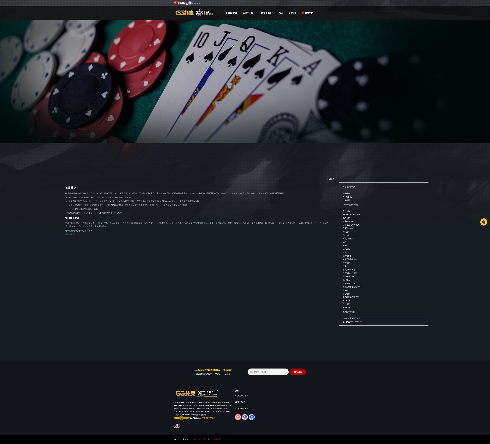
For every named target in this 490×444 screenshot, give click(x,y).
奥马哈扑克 (347, 197)
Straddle (346, 235)
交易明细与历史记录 (351, 297)
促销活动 (292, 13)
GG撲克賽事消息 (241, 408)
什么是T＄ (347, 232)
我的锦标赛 (347, 256)
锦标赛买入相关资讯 (351, 225)
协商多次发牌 (348, 239)
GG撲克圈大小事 (241, 395)
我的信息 (346, 304)
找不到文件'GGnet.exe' (352, 322)
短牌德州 (346, 200)
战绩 (344, 242)
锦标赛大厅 (347, 280)
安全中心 (346, 301)
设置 (344, 252)
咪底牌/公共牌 (348, 277)
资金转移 (346, 294)
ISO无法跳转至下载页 (351, 318)
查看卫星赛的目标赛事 (352, 287)
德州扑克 (346, 193)
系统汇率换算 (348, 228)
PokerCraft (347, 245)
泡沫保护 (346, 218)
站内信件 (346, 263)
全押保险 (346, 211)
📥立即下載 (248, 13)
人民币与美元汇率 (350, 259)
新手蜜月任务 (348, 221)
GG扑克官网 (215, 439)
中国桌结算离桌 (349, 270)
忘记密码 (346, 308)
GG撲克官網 (231, 13)
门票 (344, 266)
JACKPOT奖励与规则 (351, 214)
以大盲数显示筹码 (350, 273)
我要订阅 (298, 372)
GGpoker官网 (199, 439)
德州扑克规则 (70, 234)
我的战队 (346, 249)
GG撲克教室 (240, 402)
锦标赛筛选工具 (349, 283)
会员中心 (346, 290)
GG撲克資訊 (265, 13)
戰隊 (281, 13)
